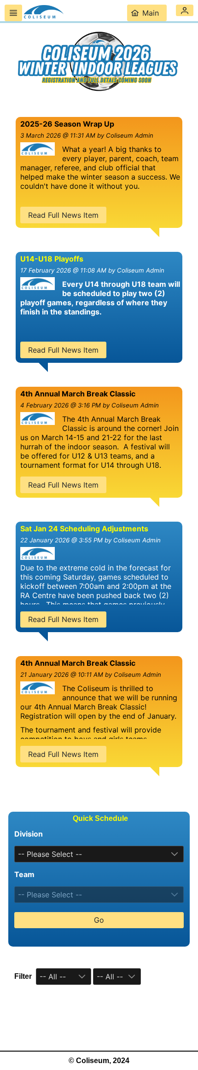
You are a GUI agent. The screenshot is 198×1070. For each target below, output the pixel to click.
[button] (184, 10)
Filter (23, 976)
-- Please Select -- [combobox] (50, 854)
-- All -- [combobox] (53, 976)
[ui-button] (13, 13)
